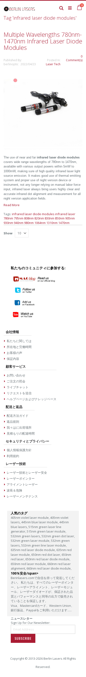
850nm (59, 218)
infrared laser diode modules (33, 214)
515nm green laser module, (46, 531)
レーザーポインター (21, 478)
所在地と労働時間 (19, 347)
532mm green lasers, (26, 536)
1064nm (40, 223)
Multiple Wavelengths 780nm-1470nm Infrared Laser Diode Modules (43, 40)
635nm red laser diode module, (33, 550)
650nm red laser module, (29, 564)
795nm (18, 218)
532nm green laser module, (31, 540)
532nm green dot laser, (58, 536)
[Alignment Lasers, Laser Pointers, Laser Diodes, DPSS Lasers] (19, 8)
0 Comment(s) (74, 58)
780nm (8, 218)
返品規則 (13, 421)
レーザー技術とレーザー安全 (27, 472)
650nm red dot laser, (46, 554)
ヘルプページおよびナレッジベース (31, 399)
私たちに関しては (19, 341)
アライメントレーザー (22, 484)
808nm (29, 218)
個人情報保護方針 (19, 450)
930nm (8, 223)
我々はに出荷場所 (19, 427)
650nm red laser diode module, (47, 559)
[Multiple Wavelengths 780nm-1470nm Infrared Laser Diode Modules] (43, 148)
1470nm (64, 223)
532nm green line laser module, (44, 545)
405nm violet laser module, (30, 517)
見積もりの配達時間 (21, 433)
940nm (18, 223)
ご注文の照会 (16, 381)
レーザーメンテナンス (22, 496)
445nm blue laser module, (40, 522)
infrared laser (65, 214)
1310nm (52, 223)
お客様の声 (14, 353)
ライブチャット (17, 387)
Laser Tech (53, 64)
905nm (70, 218)
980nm (29, 223)
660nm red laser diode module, (49, 568)
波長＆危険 (14, 490)
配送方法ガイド (17, 415)
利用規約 (13, 456)
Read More (12, 205)
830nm (49, 218)
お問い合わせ (16, 375)
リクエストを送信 (19, 393)
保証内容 (13, 359)
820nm (39, 218)
